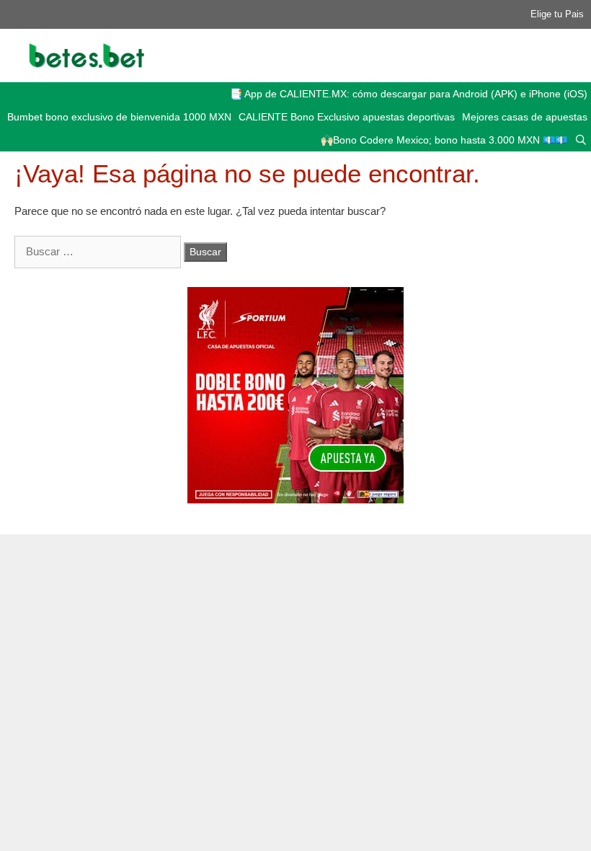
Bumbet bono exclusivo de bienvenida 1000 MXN (119, 117)
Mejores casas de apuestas (524, 117)
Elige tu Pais (557, 14)
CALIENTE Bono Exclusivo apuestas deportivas (347, 117)
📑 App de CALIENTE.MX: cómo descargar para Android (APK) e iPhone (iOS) (408, 94)
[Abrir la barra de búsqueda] (581, 139)
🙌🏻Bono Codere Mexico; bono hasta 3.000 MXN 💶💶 (444, 140)
